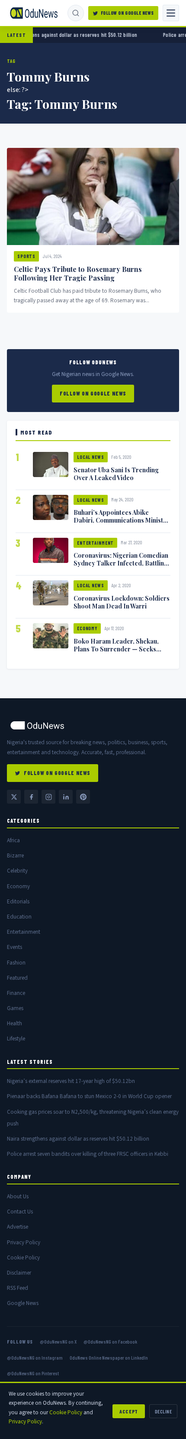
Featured (17, 978)
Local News (90, 457)
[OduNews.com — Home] (34, 13)
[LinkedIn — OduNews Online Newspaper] (66, 797)
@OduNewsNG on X (58, 1341)
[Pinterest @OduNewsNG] (83, 797)
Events (14, 947)
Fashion (16, 962)
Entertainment (95, 543)
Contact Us (20, 1211)
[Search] (75, 13)
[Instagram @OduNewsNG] (48, 797)
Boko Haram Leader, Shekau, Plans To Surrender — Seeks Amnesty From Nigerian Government (116, 652)
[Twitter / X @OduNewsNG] (14, 797)
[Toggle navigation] (171, 13)
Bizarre (15, 855)
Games (15, 1008)
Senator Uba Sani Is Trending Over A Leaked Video (116, 473)
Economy (87, 628)
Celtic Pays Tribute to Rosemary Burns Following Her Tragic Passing (78, 274)
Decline (163, 1411)
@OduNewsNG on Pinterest (33, 1373)
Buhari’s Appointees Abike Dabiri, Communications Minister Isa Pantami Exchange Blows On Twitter (122, 524)
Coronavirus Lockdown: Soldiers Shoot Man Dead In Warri (122, 602)
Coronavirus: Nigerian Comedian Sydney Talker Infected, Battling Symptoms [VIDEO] (121, 563)
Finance (16, 993)
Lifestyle (16, 1038)
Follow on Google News (127, 13)
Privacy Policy (23, 1242)
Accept (128, 1411)
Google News (22, 1303)
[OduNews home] (93, 725)
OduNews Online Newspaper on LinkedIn (109, 1357)
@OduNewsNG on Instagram (35, 1357)
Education (19, 916)
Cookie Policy (23, 1257)
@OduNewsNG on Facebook (110, 1341)
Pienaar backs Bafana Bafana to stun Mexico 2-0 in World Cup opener (89, 1096)
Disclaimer (19, 1273)
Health (14, 1023)
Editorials (18, 901)
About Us (18, 1196)
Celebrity (17, 871)
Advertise (17, 1227)
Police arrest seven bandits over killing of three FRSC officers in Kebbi (87, 1154)
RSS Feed (17, 1288)
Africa (13, 840)
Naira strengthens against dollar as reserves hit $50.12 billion (78, 1139)
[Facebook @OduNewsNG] (31, 797)
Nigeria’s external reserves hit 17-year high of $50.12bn (71, 1081)
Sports (26, 256)
